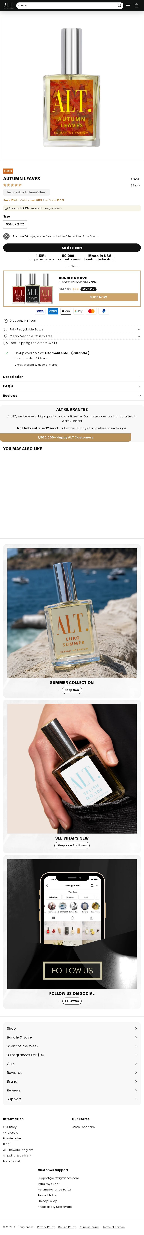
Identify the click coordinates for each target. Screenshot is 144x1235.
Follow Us (72, 1001)
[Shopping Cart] (136, 5)
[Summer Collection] (72, 613)
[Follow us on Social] (72, 924)
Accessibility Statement (55, 1207)
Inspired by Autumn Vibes (26, 192)
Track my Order (49, 1184)
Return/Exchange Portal (55, 1189)
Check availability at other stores (36, 364)
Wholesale (10, 1132)
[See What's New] (72, 769)
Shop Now (72, 690)
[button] (12, 185)
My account (11, 1161)
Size (6, 216)
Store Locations (83, 1127)
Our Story (10, 1127)
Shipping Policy (89, 1227)
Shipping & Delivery (17, 1155)
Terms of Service (114, 1227)
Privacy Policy (47, 1201)
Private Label (12, 1138)
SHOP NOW (98, 297)
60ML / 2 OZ (15, 224)
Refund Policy (47, 1195)
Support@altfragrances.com (58, 1178)
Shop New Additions (72, 845)
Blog (6, 1144)
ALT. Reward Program (18, 1150)
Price (134, 179)
